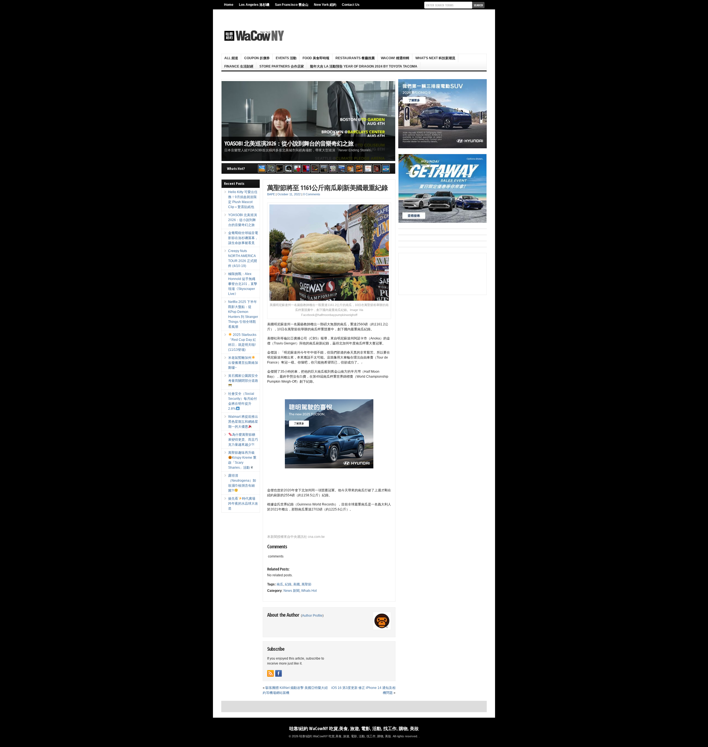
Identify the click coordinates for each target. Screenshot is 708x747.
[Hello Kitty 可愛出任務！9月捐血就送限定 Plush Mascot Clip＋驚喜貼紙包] (262, 168)
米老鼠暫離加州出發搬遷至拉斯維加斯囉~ (243, 363)
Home (228, 5)
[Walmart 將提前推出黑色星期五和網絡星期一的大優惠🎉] (341, 168)
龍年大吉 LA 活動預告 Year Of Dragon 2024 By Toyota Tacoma (363, 66)
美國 (296, 584)
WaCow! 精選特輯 (395, 58)
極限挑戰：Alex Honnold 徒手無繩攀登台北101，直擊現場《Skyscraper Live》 (242, 284)
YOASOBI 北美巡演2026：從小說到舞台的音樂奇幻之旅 (288, 143)
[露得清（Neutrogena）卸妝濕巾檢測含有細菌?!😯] (368, 168)
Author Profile (312, 616)
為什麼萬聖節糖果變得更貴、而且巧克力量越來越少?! (243, 440)
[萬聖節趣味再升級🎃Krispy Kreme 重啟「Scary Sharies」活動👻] (359, 168)
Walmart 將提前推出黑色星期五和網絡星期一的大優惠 (243, 422)
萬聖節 (306, 584)
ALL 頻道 (231, 58)
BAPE (271, 194)
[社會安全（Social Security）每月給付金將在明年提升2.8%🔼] (333, 168)
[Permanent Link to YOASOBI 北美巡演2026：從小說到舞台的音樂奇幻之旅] (308, 121)
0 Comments (311, 194)
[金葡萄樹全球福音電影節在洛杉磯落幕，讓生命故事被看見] (279, 168)
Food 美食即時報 (316, 58)
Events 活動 (286, 58)
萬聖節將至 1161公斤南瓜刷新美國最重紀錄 (327, 187)
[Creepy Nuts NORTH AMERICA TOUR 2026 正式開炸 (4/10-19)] (288, 168)
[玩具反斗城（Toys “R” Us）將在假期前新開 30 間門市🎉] (386, 168)
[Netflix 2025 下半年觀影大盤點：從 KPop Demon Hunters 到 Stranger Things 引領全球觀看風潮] (306, 168)
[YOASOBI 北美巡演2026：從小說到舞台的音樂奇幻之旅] (271, 168)
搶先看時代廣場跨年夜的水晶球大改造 (243, 503)
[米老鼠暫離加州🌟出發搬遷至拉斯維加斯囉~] (315, 168)
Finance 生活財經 (238, 66)
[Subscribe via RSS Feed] (270, 673)
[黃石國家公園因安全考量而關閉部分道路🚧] (324, 168)
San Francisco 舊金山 (291, 5)
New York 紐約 (325, 5)
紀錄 (288, 584)
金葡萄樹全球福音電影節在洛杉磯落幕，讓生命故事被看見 (243, 238)
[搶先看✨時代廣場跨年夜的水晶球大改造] (377, 168)
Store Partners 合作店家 (281, 66)
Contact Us (351, 5)
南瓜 (280, 584)
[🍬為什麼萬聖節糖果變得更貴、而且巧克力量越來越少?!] (350, 168)
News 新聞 (291, 591)
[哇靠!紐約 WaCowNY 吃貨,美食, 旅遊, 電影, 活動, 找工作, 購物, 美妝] (253, 35)
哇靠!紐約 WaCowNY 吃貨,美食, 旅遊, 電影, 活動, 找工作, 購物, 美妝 (354, 728)
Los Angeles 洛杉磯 (254, 5)
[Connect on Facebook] (278, 673)
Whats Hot (309, 591)
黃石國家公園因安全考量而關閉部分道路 (243, 378)
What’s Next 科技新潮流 (435, 58)
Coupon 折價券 (257, 58)
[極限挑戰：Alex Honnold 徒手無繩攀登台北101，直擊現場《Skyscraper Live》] (297, 168)
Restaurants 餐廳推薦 (355, 58)
